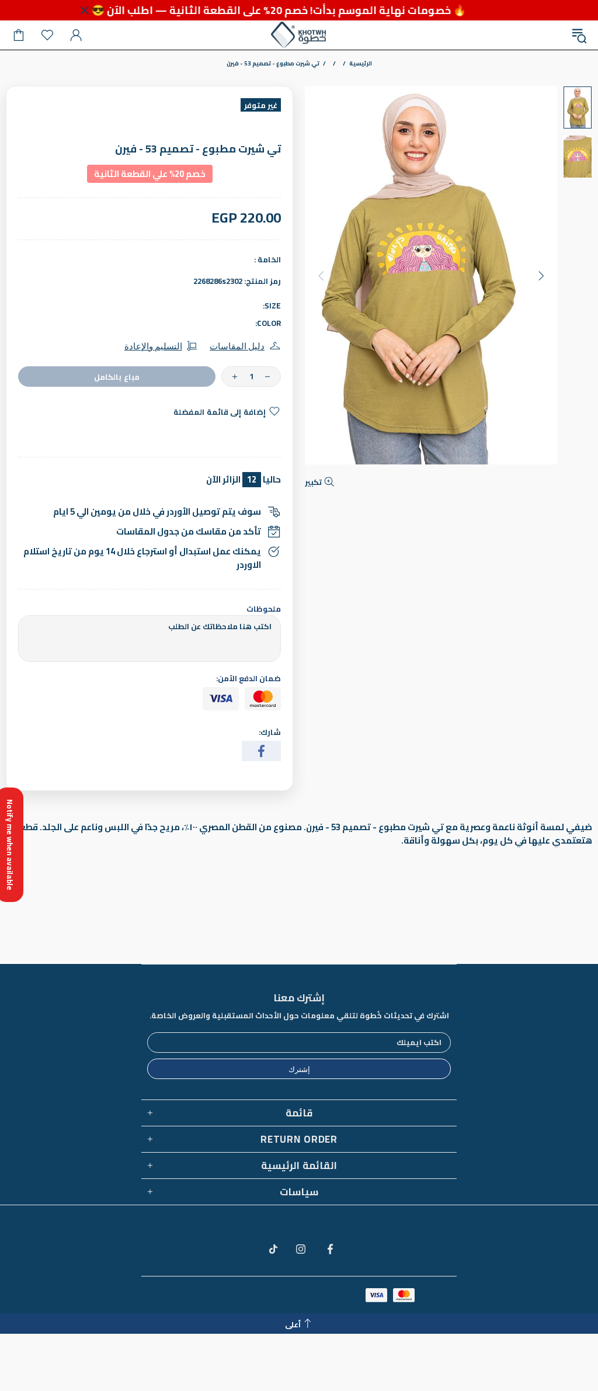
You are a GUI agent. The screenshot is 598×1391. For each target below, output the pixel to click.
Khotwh (299, 35)
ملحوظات (263, 609)
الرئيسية (360, 63)
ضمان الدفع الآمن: (248, 679)
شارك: (270, 732)
